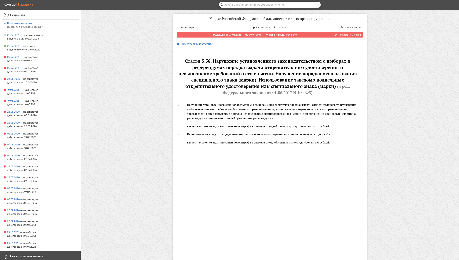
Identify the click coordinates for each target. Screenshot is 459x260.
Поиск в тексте (352, 27)
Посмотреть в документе (195, 44)
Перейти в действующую (283, 34)
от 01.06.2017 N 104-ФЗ (289, 92)
